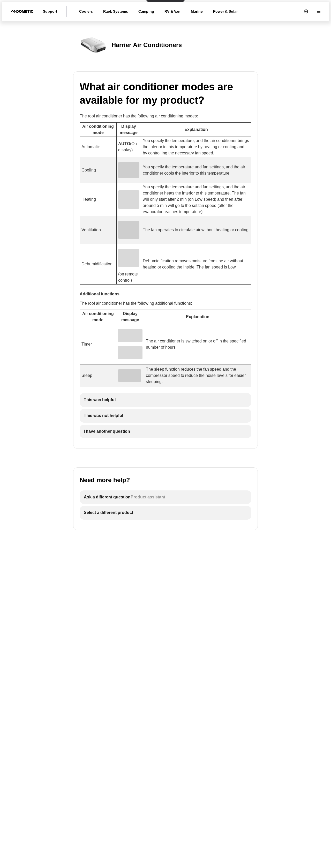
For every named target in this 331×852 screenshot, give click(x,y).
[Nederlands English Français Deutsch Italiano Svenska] (306, 11)
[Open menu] (318, 11)
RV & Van (172, 11)
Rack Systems (115, 11)
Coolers (86, 11)
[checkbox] (165, 400)
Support (50, 11)
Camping (146, 11)
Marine (197, 11)
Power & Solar (225, 11)
